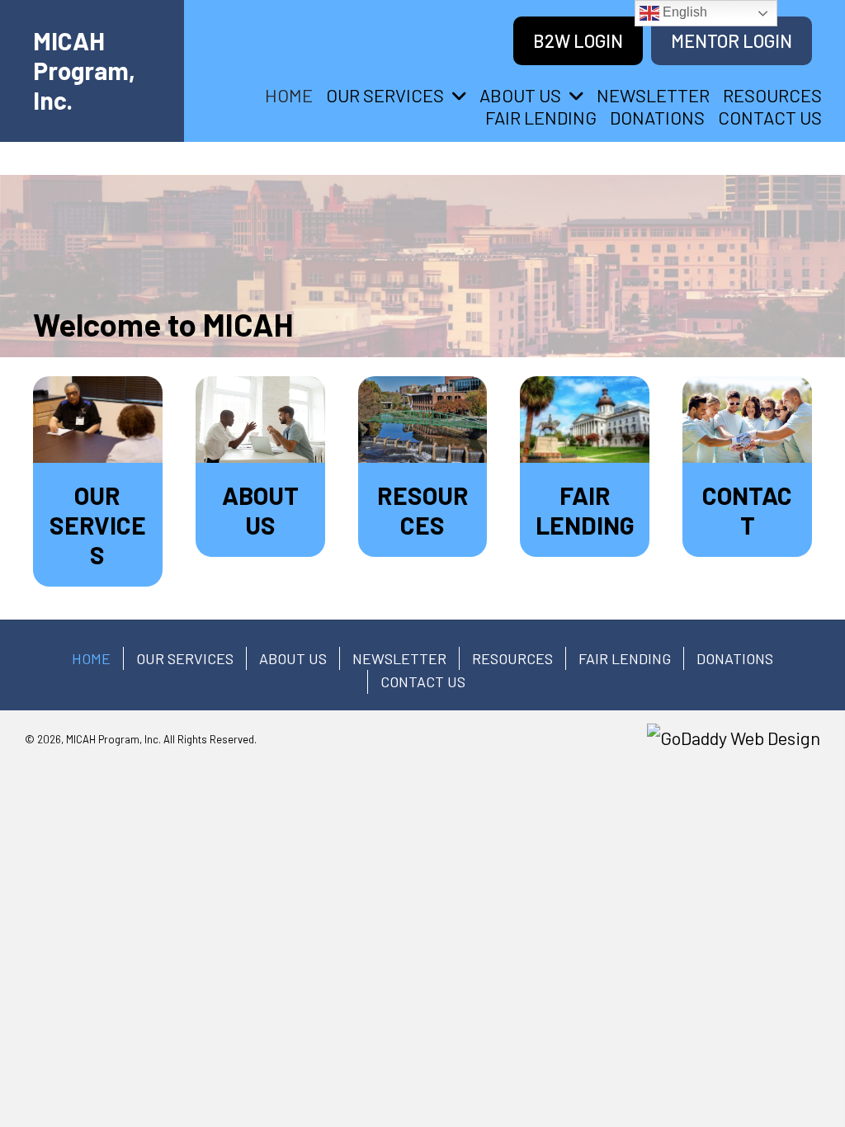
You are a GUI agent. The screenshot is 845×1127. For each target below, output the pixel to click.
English (683, 12)
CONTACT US (422, 681)
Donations (734, 658)
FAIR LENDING (624, 658)
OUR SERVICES (185, 658)
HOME (91, 658)
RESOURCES (512, 658)
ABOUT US (293, 658)
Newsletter (399, 658)
